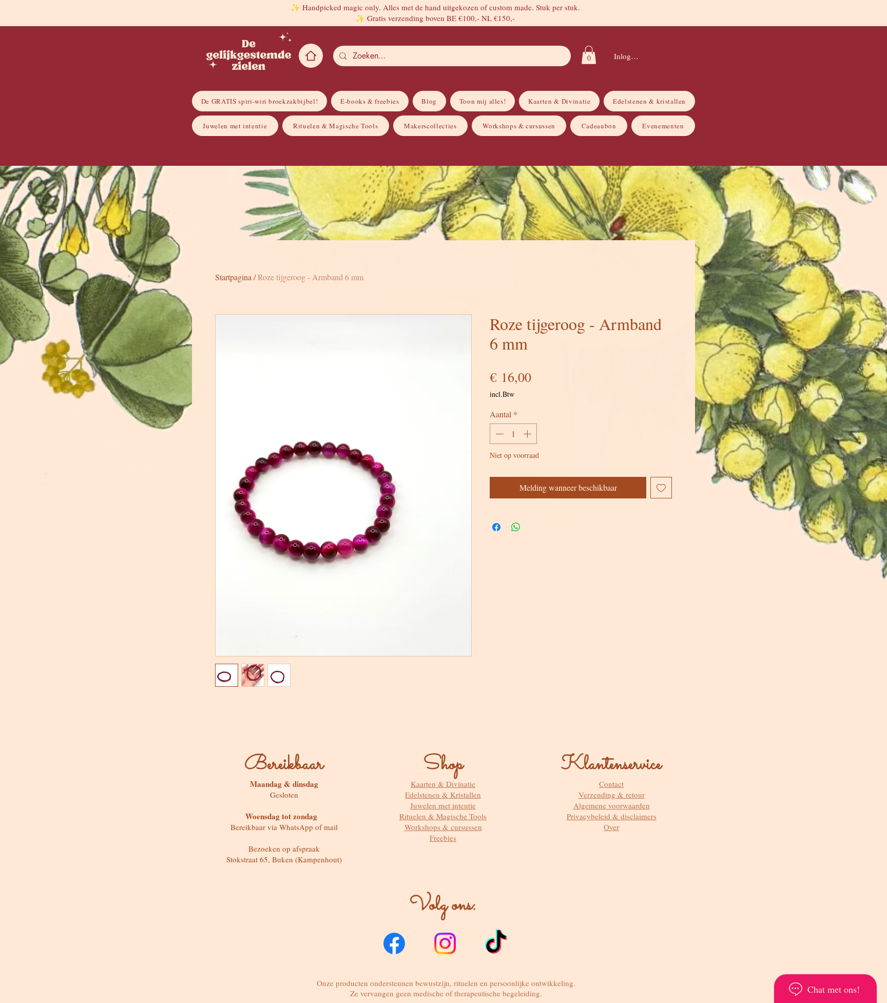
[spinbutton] (513, 433)
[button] (588, 55)
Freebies (443, 838)
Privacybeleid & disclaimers (612, 816)
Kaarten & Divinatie (443, 784)
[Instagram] (445, 943)
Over (611, 827)
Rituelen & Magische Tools (443, 816)
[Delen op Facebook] (496, 527)
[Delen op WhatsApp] (516, 527)
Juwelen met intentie (443, 805)
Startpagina (233, 277)
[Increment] (528, 433)
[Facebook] (394, 943)
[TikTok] (495, 943)
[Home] (311, 56)
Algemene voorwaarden (611, 805)
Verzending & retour (612, 794)
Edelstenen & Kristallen (443, 794)
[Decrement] (498, 433)
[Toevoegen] (661, 487)
